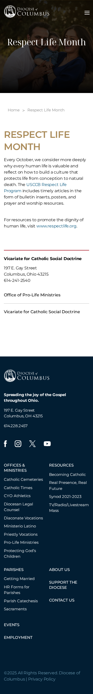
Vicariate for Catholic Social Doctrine (42, 311)
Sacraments (15, 608)
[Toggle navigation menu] (87, 13)
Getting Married (19, 578)
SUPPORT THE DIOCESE (63, 585)
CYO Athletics (17, 495)
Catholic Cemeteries (23, 479)
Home (14, 110)
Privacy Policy (42, 679)
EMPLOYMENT (18, 637)
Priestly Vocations (20, 534)
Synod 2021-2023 (65, 496)
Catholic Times (18, 487)
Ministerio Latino (20, 526)
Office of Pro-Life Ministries (32, 294)
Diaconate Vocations (23, 518)
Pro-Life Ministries (21, 542)
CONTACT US (61, 600)
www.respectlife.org (56, 226)
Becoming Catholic (67, 474)
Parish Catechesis (21, 600)
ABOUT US (59, 569)
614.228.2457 (16, 425)
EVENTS (11, 624)
